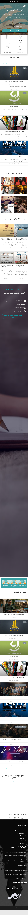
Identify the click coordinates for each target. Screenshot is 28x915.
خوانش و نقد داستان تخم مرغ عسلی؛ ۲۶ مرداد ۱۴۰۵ (14, 614)
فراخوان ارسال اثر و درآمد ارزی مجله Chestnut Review (14, 131)
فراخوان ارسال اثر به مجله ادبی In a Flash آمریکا (14, 762)
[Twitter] (12, 888)
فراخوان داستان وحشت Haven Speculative (14, 156)
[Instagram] (17, 888)
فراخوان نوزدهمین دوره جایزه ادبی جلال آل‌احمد (14, 81)
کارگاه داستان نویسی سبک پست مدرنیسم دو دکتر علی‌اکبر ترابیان (16, 860)
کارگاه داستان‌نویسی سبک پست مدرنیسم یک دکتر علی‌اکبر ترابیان (16, 856)
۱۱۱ (20, 50)
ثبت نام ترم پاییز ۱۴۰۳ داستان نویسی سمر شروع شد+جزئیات (7, 266)
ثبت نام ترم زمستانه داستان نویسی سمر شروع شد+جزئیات (21, 239)
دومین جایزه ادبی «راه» (14, 106)
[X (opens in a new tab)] (18, 1)
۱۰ (7, 50)
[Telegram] (21, 888)
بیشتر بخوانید (4, 64)
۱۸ (6, 41)
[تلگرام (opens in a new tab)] (10, 1)
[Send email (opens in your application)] (12, 1)
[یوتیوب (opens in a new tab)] (14, 1)
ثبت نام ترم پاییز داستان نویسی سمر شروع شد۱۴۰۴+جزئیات (7, 239)
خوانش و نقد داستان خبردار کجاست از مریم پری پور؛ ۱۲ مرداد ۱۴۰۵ (14, 740)
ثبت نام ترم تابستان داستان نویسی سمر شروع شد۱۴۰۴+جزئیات (21, 267)
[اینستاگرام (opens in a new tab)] (16, 1)
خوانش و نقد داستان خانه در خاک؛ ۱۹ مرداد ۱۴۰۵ (14, 698)
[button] (25, 808)
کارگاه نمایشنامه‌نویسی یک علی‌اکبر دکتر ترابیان (16, 852)
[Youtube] (8, 888)
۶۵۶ (20, 40)
